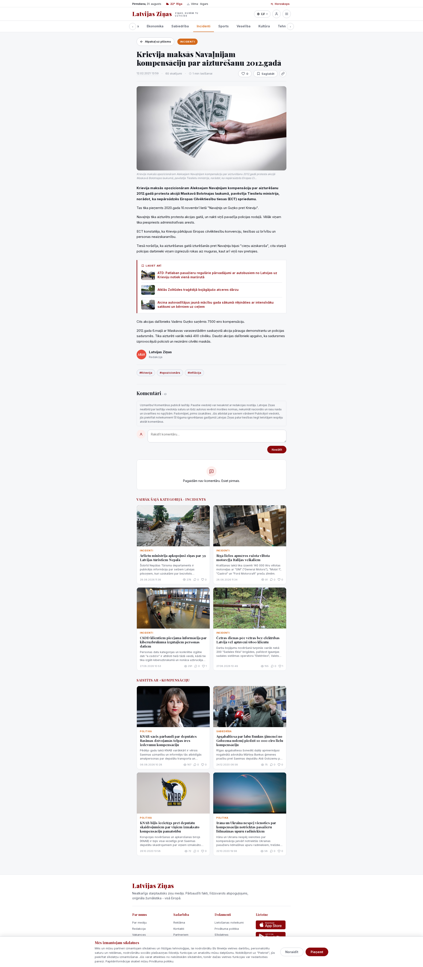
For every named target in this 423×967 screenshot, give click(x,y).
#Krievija (145, 372)
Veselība (243, 26)
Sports (223, 26)
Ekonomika (155, 26)
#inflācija (194, 372)
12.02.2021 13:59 (148, 73)
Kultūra (264, 26)
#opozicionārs (170, 372)
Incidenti (203, 26)
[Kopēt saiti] (282, 73)
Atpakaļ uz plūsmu (158, 41)
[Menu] (286, 14)
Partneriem (180, 934)
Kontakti (178, 928)
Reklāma (179, 922)
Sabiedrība (180, 26)
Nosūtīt (277, 449)
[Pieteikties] (276, 14)
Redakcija (139, 928)
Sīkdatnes (221, 934)
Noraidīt (291, 952)
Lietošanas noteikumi (229, 922)
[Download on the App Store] (271, 925)
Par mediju (139, 922)
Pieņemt (317, 952)
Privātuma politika (227, 928)
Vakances (139, 934)
